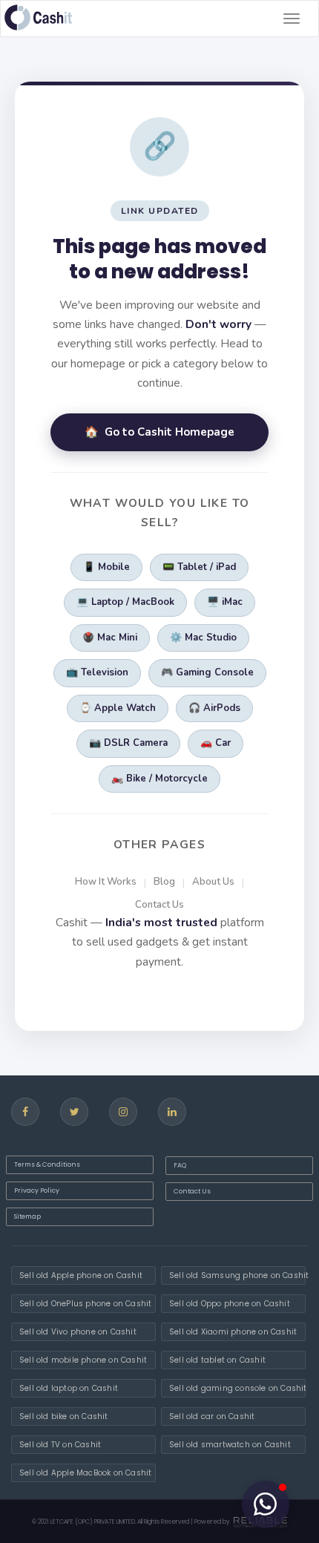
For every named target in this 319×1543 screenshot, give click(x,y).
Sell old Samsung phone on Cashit (237, 1275)
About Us (213, 881)
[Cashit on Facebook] (25, 1112)
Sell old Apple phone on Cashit (80, 1275)
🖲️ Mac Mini (109, 637)
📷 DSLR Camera (128, 743)
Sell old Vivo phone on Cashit (78, 1331)
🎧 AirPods (214, 708)
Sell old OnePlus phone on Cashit (85, 1303)
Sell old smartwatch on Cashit (230, 1444)
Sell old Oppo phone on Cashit (229, 1303)
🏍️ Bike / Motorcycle (159, 778)
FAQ (180, 1165)
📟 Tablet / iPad (199, 567)
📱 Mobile (106, 567)
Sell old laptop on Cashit (68, 1388)
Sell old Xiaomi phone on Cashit (233, 1331)
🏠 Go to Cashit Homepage (159, 432)
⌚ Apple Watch (117, 708)
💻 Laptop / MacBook (125, 602)
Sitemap (27, 1216)
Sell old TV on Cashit (60, 1444)
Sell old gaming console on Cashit (237, 1388)
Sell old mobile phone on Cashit (83, 1360)
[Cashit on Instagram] (123, 1112)
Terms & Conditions (47, 1164)
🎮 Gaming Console (207, 672)
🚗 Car (215, 743)
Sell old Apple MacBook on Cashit (85, 1472)
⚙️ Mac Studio (203, 637)
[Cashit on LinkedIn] (172, 1112)
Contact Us (159, 904)
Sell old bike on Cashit (63, 1416)
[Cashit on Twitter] (74, 1112)
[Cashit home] (38, 17)
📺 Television (97, 672)
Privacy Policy (36, 1190)
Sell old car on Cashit (211, 1416)
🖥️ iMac (225, 602)
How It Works (106, 881)
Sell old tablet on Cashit (217, 1360)
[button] (265, 1504)
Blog (164, 881)
